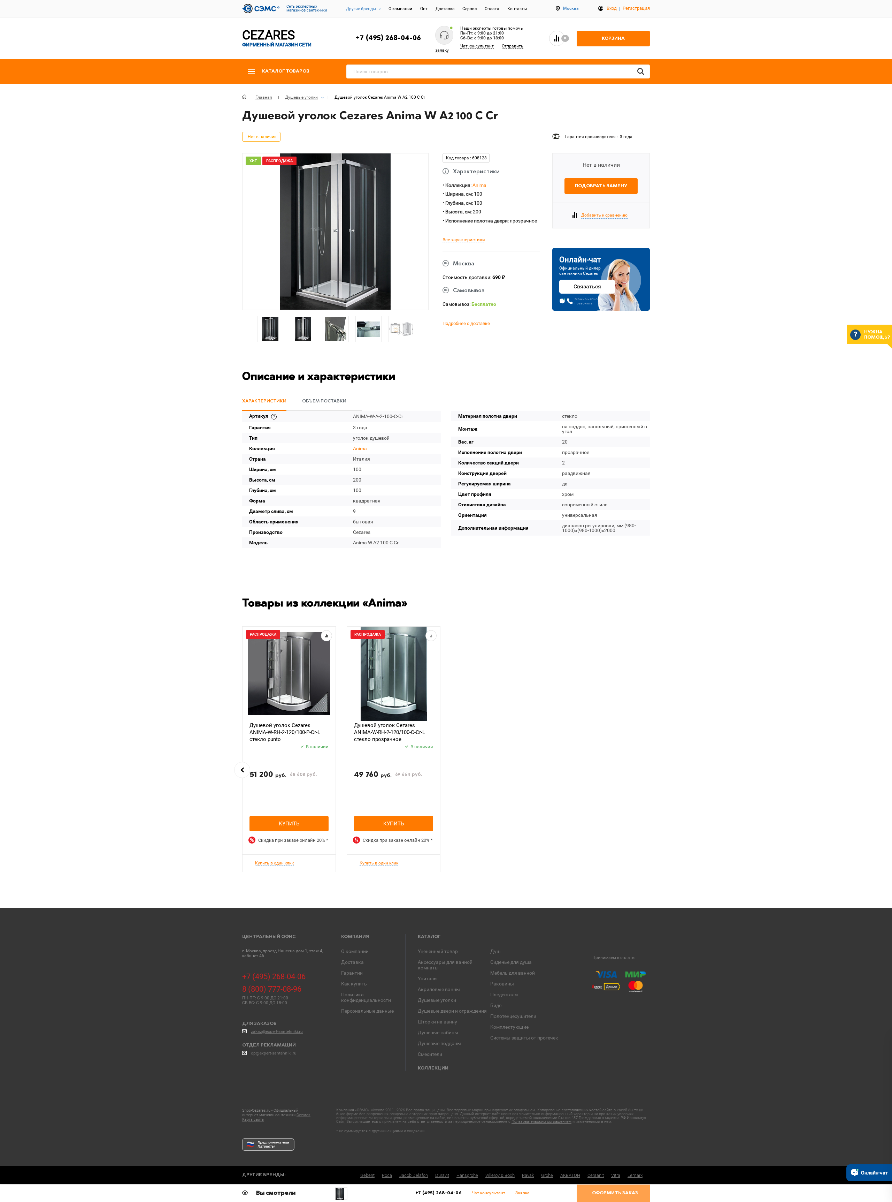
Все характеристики (464, 239)
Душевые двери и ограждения (452, 1011)
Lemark (635, 1175)
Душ (495, 951)
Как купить (354, 983)
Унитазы (428, 978)
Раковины (502, 983)
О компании (400, 8)
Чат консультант (477, 46)
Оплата (492, 8)
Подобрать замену (601, 186)
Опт (424, 8)
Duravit (442, 1175)
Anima (479, 185)
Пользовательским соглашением (541, 1121)
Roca (387, 1175)
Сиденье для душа (511, 962)
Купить (289, 824)
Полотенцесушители (513, 1016)
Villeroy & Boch (500, 1175)
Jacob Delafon (413, 1175)
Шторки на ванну (437, 1022)
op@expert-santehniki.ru (274, 1053)
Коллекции (433, 1068)
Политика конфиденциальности (366, 997)
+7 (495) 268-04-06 (388, 38)
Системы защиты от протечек (524, 1038)
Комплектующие (509, 1027)
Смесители (430, 1054)
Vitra (615, 1175)
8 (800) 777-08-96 (271, 989)
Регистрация (636, 8)
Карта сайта (253, 1119)
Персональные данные (367, 1011)
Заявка (522, 1192)
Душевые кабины (438, 1032)
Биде (495, 1005)
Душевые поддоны (439, 1043)
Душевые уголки (437, 1000)
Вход (612, 8)
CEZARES (277, 38)
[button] (242, 770)
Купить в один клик (274, 863)
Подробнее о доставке (466, 323)
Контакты (517, 8)
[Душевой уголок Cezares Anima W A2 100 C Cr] (341, 1194)
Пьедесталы (504, 994)
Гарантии (352, 973)
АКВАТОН (570, 1175)
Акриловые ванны (439, 989)
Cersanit (595, 1175)
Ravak (528, 1175)
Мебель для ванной (512, 973)
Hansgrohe (467, 1175)
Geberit (367, 1175)
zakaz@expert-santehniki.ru (277, 1031)
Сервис (469, 8)
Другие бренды (361, 9)
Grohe (547, 1175)
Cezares (303, 1115)
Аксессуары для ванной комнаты (445, 964)
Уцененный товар (438, 951)
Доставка (445, 8)
